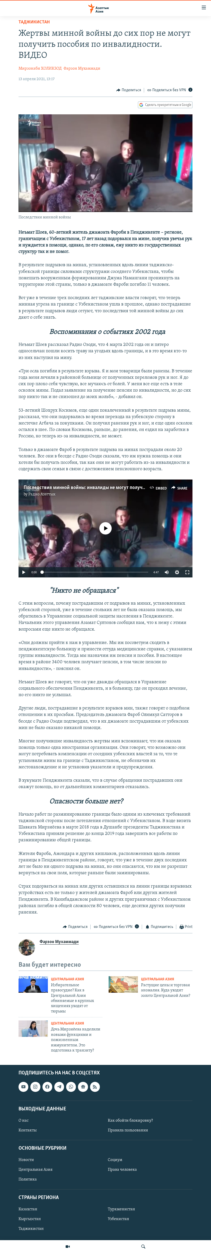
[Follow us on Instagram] (35, 1087)
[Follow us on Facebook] (47, 1087)
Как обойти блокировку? (130, 1121)
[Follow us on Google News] (83, 1087)
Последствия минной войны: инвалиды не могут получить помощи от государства (113, 487)
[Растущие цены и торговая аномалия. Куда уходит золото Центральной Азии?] (123, 984)
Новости (26, 1160)
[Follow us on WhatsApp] (71, 1087)
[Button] (128, 90)
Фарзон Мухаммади (82, 69)
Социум (115, 1160)
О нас (24, 1121)
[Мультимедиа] (67, 1246)
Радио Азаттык (42, 494)
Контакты (28, 1130)
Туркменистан (121, 1209)
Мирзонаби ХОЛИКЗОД (40, 69)
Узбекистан (118, 1219)
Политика (28, 1180)
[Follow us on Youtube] (23, 1087)
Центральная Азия (67, 979)
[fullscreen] (187, 572)
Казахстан (28, 1209)
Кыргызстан (30, 1219)
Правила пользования (128, 1130)
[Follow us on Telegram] (59, 1087)
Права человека (122, 1170)
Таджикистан (34, 22)
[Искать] (143, 1246)
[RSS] (95, 1087)
